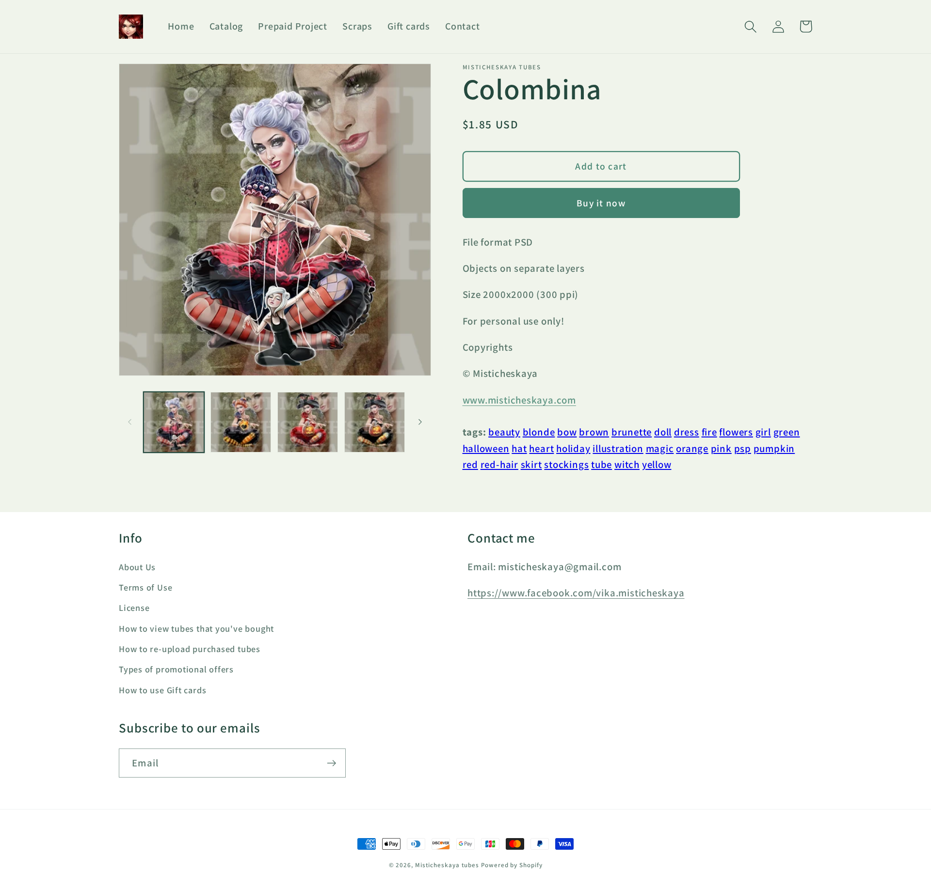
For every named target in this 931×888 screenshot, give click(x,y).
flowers (736, 431)
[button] (750, 26)
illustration (618, 448)
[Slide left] (129, 422)
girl (763, 431)
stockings (566, 464)
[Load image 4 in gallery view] (374, 422)
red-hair (499, 464)
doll (663, 431)
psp (742, 448)
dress (686, 431)
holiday (573, 448)
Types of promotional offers (176, 669)
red (470, 464)
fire (709, 431)
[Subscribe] (331, 763)
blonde (539, 431)
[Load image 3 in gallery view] (307, 422)
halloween (486, 448)
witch (627, 464)
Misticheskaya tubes (447, 865)
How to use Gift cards (162, 690)
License (134, 607)
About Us (137, 567)
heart (541, 448)
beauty (504, 431)
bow (567, 431)
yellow (657, 464)
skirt (531, 464)
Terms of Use (145, 587)
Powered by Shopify (511, 865)
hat (519, 448)
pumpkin (774, 448)
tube (601, 464)
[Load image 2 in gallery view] (240, 422)
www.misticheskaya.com (519, 399)
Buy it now (601, 203)
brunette (631, 431)
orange (692, 448)
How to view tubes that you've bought (196, 628)
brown (594, 431)
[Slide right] (420, 422)
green (786, 431)
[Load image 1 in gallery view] (174, 422)
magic (660, 448)
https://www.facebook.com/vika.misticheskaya (576, 592)
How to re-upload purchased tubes (189, 648)
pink (721, 448)
